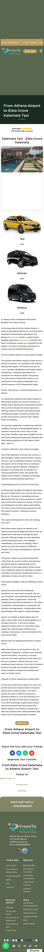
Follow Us (22, 774)
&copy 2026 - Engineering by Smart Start (22, 950)
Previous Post (22, 784)
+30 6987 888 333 (20, 839)
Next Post (22, 791)
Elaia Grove (24, 340)
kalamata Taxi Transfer (22, 759)
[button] (22, 129)
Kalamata (14, 337)
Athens (4, 369)
